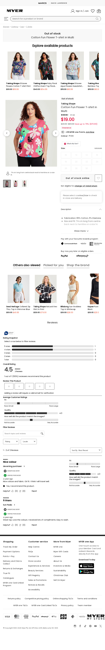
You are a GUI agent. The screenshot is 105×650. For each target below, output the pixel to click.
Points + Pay (8, 556)
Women (6, 26)
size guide (98, 148)
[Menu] (6, 19)
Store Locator (34, 561)
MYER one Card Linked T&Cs (44, 605)
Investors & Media (62, 566)
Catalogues (8, 578)
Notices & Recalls (36, 585)
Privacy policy (67, 605)
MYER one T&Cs (20, 605)
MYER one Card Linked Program (13, 584)
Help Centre (34, 547)
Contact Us (33, 556)
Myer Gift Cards (61, 551)
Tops (22, 26)
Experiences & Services (39, 566)
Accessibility (34, 589)
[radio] (66, 155)
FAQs (30, 551)
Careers (57, 556)
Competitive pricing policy (37, 598)
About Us (58, 561)
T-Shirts (29, 26)
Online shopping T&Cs (63, 598)
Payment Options (11, 551)
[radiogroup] (81, 162)
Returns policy (14, 598)
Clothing (14, 26)
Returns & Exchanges (13, 568)
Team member (85, 605)
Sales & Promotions (37, 580)
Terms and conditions (87, 598)
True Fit (6, 573)
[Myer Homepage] (15, 12)
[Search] (97, 18)
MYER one (58, 547)
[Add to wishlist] (98, 178)
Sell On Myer (59, 580)
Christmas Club (61, 575)
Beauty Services (35, 570)
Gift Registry (34, 575)
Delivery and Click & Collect (12, 562)
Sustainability (60, 570)
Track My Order (10, 547)
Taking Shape (68, 103)
